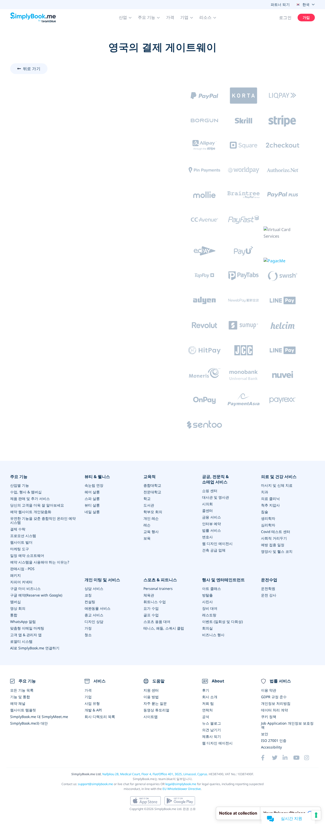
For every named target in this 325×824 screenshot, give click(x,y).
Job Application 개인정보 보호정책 (287, 725)
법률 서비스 (211, 530)
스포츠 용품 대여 (156, 621)
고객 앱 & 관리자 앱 (26, 634)
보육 (147, 538)
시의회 (207, 503)
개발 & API (93, 710)
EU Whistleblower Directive (181, 789)
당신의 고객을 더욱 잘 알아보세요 (37, 505)
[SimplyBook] (33, 17)
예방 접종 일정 (272, 544)
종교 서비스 (94, 615)
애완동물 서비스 (97, 608)
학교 (147, 498)
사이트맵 (150, 716)
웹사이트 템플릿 (23, 710)
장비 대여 (209, 608)
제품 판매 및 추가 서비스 (30, 498)
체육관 (148, 595)
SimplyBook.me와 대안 (29, 723)
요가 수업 (151, 608)
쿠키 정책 (268, 716)
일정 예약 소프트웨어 (27, 555)
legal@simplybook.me (180, 784)
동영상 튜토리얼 (156, 710)
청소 (88, 634)
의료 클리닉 (270, 498)
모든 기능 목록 (22, 690)
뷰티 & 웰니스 (97, 476)
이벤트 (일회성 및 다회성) (222, 621)
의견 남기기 (211, 729)
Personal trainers (158, 588)
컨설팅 (90, 601)
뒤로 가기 (31, 68)
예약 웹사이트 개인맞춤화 (30, 511)
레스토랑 (209, 615)
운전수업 (269, 580)
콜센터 (207, 510)
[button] (125, 17)
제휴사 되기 (211, 736)
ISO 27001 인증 (273, 740)
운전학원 (268, 588)
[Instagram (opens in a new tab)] (309, 758)
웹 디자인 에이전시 (217, 543)
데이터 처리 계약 (274, 710)
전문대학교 (152, 492)
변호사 (207, 537)
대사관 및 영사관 (215, 497)
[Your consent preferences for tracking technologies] (316, 815)
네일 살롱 (92, 511)
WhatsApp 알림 (23, 621)
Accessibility (271, 747)
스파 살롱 (92, 498)
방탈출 (207, 595)
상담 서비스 (94, 588)
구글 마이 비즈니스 (25, 588)
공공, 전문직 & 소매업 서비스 (215, 479)
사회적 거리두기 (274, 538)
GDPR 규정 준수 (274, 696)
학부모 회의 (152, 511)
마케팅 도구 (19, 548)
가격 (170, 17)
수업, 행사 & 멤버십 (26, 492)
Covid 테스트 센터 (275, 531)
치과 (264, 492)
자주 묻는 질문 (155, 703)
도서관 (148, 505)
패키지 (15, 575)
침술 (264, 511)
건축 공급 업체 (213, 550)
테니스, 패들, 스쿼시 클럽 (163, 628)
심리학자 (268, 525)
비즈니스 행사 (213, 634)
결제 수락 (17, 529)
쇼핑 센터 (209, 490)
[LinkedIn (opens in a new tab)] (288, 758)
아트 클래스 (211, 588)
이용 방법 (151, 696)
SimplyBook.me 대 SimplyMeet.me (39, 716)
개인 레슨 (151, 518)
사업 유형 (92, 703)
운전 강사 (268, 595)
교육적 (149, 476)
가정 (88, 628)
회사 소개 (209, 696)
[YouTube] (298, 758)
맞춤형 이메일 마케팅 (27, 628)
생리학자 (268, 518)
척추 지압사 (270, 505)
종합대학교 (152, 485)
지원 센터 (151, 690)
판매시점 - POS (22, 568)
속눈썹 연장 (94, 485)
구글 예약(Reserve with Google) (36, 595)
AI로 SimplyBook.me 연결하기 (34, 648)
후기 (205, 690)
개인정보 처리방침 (275, 703)
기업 (88, 696)
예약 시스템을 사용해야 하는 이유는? (39, 562)
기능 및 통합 (20, 696)
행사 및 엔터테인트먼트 (223, 580)
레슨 (147, 525)
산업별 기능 (19, 485)
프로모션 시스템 (23, 535)
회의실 (207, 628)
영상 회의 (17, 608)
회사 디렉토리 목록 (100, 716)
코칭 (88, 595)
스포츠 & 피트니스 (160, 580)
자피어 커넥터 (21, 581)
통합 (13, 615)
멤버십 (15, 601)
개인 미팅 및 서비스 (102, 580)
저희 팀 (208, 703)
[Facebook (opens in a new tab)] (266, 758)
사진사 (207, 601)
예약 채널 (17, 703)
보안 (264, 733)
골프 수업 (151, 615)
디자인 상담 (94, 621)
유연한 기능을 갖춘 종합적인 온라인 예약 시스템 (43, 520)
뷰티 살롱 (92, 505)
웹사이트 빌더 (21, 542)
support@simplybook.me (95, 784)
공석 (205, 716)
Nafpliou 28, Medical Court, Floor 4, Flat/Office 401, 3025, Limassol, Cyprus (154, 774)
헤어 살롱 (92, 492)
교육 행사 (151, 531)
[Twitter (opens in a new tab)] (277, 758)
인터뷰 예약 (211, 523)
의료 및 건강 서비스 (279, 476)
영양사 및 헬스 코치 (276, 551)
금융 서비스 (211, 517)
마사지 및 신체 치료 (276, 485)
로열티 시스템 (21, 641)
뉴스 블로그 (211, 723)
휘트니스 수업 (154, 601)
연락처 (207, 710)
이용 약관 (268, 690)
